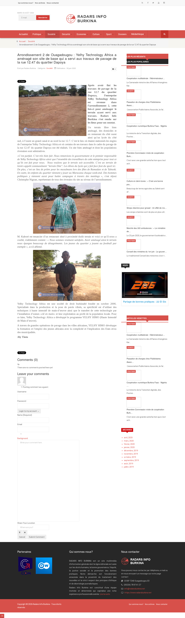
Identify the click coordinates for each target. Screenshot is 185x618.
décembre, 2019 (131, 450)
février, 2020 (129, 444)
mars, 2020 (129, 441)
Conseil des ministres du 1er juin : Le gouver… (147, 251)
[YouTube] (158, 2)
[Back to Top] (2, 616)
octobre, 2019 (130, 457)
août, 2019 (128, 464)
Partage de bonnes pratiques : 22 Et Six (144, 301)
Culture (96, 34)
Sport (109, 34)
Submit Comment (37, 537)
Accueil (22, 41)
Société (52, 34)
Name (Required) (24, 415)
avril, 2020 (128, 437)
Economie (82, 34)
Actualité (23, 34)
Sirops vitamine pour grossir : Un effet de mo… (147, 207)
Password (21, 401)
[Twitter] (153, 2)
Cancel (22, 537)
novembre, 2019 (131, 454)
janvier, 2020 (129, 447)
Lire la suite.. (105, 594)
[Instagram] (164, 2)
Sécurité (66, 34)
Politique (37, 34)
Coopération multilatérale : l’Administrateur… (146, 78)
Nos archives (40, 3)
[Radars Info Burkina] (86, 19)
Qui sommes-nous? (25, 3)
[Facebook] (147, 2)
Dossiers (122, 34)
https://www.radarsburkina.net (138, 593)
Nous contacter (53, 3)
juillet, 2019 (129, 467)
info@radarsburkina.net (134, 589)
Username (21, 392)
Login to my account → (29, 411)
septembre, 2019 (131, 460)
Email (19, 424)
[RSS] (142, 2)
